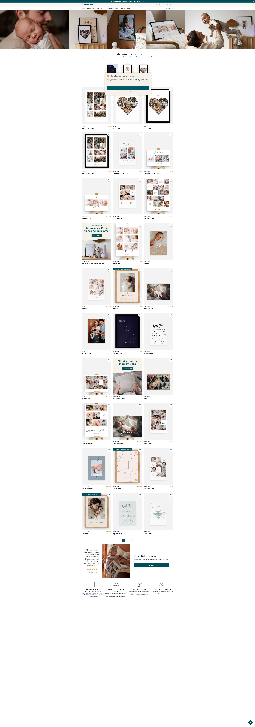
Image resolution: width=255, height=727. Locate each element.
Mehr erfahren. (126, 82)
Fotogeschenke (110, 8)
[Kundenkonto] (166, 8)
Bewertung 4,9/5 (164, 4)
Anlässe (116, 8)
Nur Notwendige (128, 91)
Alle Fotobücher (151, 565)
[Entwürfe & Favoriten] (169, 8)
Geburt (93, 8)
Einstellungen (128, 84)
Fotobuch (89, 8)
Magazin (155, 4)
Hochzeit (84, 8)
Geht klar (128, 87)
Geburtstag (103, 8)
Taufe (98, 8)
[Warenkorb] (172, 8)
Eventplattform (123, 8)
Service (171, 4)
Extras (128, 8)
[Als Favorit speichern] (171, 89)
